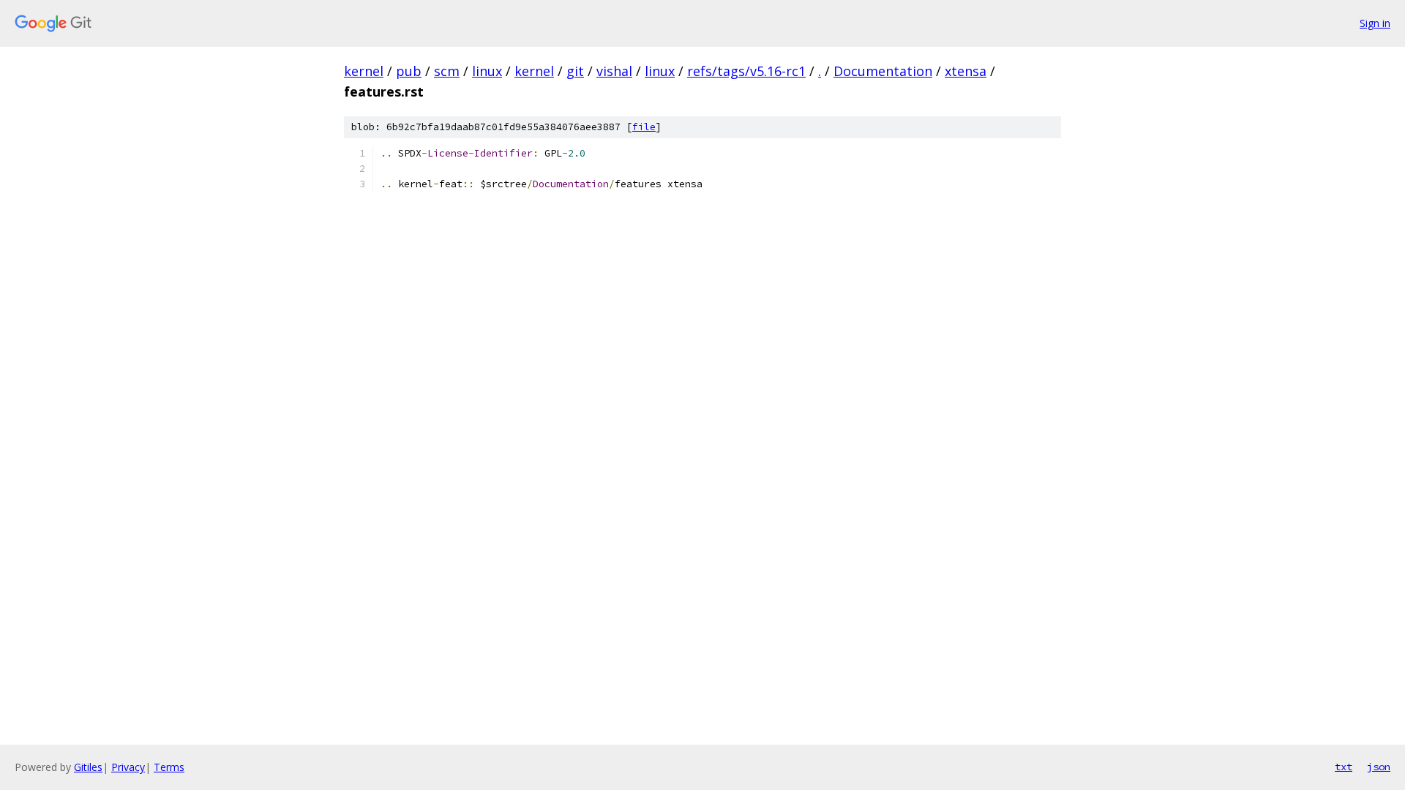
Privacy (128, 767)
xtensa (965, 71)
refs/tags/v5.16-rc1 (746, 71)
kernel (363, 71)
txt (1343, 766)
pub (409, 71)
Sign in (1375, 23)
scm (447, 71)
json (1378, 766)
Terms (169, 767)
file (644, 127)
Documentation (882, 71)
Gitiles (88, 767)
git (575, 71)
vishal (614, 71)
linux (487, 71)
